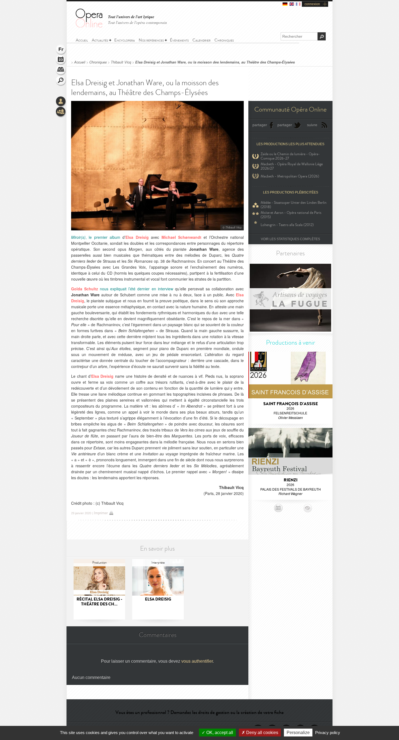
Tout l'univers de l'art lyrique (131, 17)
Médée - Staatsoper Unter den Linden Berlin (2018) (294, 205)
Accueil (79, 62)
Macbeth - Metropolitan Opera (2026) (290, 176)
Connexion (61, 101)
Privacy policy (327, 732)
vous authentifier (197, 661)
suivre (312, 125)
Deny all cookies (261, 732)
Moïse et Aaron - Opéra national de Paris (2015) (291, 215)
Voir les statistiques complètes (290, 239)
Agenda (61, 60)
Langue (61, 50)
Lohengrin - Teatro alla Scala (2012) (287, 224)
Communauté (61, 112)
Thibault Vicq (121, 62)
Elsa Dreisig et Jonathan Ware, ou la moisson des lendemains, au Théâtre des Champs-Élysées (215, 62)
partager (259, 125)
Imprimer (101, 513)
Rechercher (61, 80)
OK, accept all (219, 732)
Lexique (61, 70)
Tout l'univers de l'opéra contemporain (137, 22)
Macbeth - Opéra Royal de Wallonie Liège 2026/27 (292, 166)
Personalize (298, 732)
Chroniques (98, 62)
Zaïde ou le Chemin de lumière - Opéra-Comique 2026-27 (290, 156)
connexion (312, 4)
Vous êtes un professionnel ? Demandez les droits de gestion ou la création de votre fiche (199, 712)
